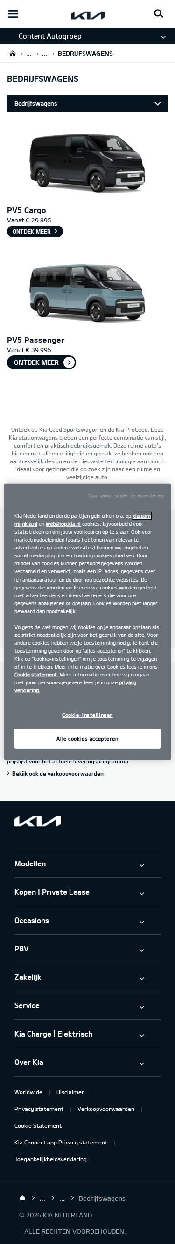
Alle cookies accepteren (87, 739)
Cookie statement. (36, 674)
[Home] (22, 1198)
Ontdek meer (32, 231)
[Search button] (158, 14)
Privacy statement (38, 1108)
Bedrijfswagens (35, 103)
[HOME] (12, 53)
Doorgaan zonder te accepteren (126, 495)
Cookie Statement (38, 1125)
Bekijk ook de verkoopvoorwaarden (58, 773)
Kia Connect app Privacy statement (60, 1142)
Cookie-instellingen (87, 715)
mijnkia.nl (25, 524)
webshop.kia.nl (63, 524)
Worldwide (28, 1092)
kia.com (142, 516)
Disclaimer (70, 1092)
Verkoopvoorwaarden (105, 1108)
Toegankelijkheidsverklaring (50, 1159)
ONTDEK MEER (36, 362)
